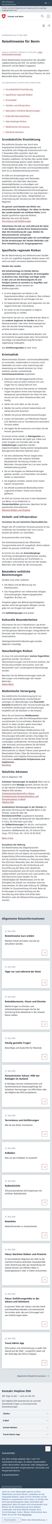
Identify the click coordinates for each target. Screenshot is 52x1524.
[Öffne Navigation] (48, 16)
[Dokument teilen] (49, 25)
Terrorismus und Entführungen (16, 221)
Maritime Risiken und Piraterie (16, 510)
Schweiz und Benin (15, 16)
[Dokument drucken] (43, 25)
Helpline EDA (8, 802)
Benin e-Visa (7, 838)
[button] (48, 1448)
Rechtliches (26, 1514)
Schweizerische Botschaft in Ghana (18, 793)
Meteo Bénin (8, 684)
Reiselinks (6, 765)
